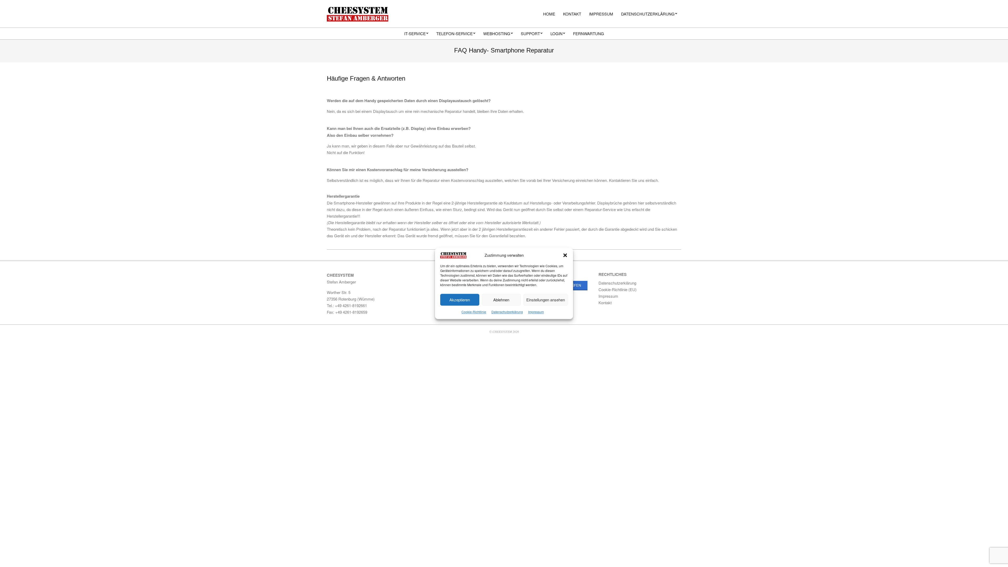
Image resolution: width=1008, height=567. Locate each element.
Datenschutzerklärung (507, 312)
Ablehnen (501, 299)
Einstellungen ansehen (545, 299)
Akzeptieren (459, 299)
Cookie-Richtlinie (473, 312)
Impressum (536, 312)
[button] (565, 255)
